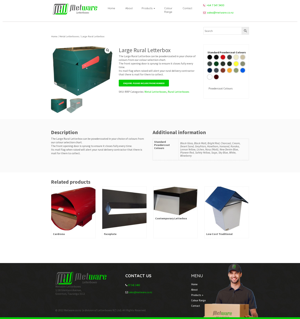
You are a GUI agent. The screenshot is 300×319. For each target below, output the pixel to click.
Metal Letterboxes (69, 36)
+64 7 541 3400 (215, 5)
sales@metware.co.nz (220, 12)
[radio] (209, 57)
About (129, 8)
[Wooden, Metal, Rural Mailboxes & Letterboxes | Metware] (75, 9)
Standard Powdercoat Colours (226, 52)
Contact (187, 8)
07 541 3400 (134, 285)
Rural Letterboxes (178, 91)
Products (147, 8)
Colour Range (168, 10)
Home (111, 8)
